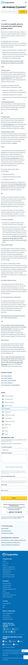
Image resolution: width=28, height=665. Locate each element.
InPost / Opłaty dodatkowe (6, 382)
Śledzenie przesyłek (7, 583)
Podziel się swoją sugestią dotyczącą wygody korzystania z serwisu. (12, 517)
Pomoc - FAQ (5, 563)
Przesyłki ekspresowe (6, 530)
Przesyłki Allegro (6, 593)
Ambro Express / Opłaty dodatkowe (8, 380)
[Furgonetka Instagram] (6, 632)
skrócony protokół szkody (12, 158)
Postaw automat (6, 615)
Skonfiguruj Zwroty (7, 587)
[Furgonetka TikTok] (14, 632)
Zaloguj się (3, 443)
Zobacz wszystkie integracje (8, 647)
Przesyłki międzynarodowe (7, 533)
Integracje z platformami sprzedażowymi (10, 544)
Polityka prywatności (7, 571)
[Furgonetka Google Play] (6, 629)
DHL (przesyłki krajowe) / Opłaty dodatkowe (10, 385)
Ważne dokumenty (6, 572)
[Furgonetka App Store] (15, 629)
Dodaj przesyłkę (4, 528)
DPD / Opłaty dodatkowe (6, 375)
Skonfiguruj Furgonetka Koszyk (9, 589)
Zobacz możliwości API (7, 596)
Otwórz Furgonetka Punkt (8, 613)
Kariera (4, 605)
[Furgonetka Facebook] (4, 632)
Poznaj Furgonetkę (7, 603)
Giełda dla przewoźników (8, 619)
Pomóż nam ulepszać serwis (9, 576)
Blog (4, 607)
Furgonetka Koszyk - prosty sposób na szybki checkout (13, 540)
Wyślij (14, 498)
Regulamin (5, 569)
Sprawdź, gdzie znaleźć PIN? (14, 509)
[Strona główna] (10, 556)
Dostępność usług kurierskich (9, 567)
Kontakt (4, 561)
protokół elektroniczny (6, 78)
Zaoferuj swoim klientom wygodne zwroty (10, 542)
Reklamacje (4, 20)
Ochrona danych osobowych (9, 574)
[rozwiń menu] (25, 2)
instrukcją (14, 143)
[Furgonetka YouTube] (12, 632)
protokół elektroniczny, (9, 124)
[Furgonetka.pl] (7, 2)
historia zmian (12, 569)
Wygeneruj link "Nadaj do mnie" (9, 595)
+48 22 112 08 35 (15, 512)
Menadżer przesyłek (7, 585)
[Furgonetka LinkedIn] (9, 632)
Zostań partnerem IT (7, 617)
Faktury (4, 591)
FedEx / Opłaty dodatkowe (6, 378)
